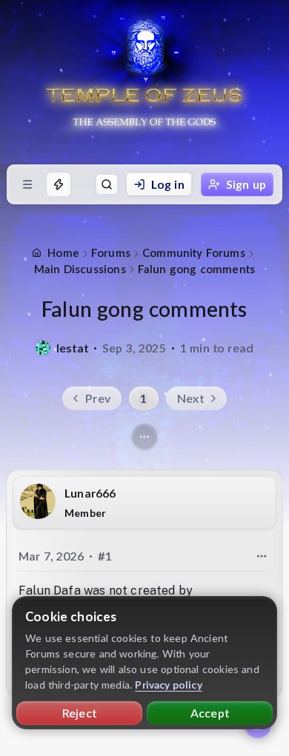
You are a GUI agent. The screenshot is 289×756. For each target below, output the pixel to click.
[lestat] (43, 348)
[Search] (106, 184)
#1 (105, 556)
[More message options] (261, 556)
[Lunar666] (38, 501)
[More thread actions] (144, 437)
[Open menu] (27, 184)
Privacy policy (168, 684)
